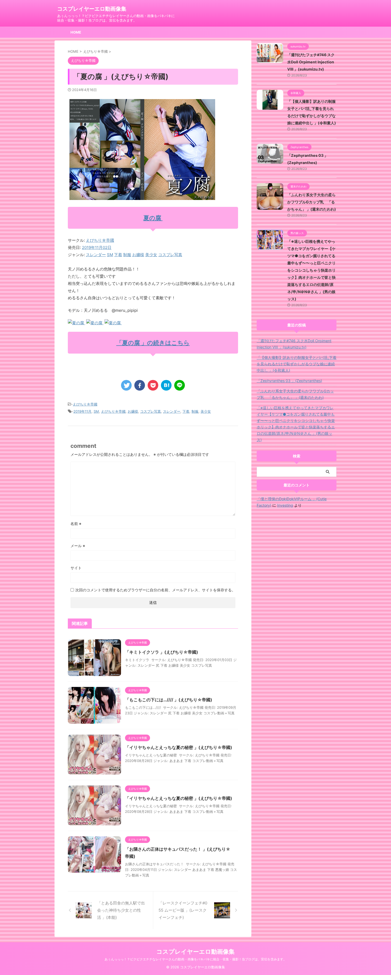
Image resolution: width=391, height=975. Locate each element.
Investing (285, 505)
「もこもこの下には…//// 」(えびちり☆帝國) (168, 699)
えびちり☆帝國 (100, 240)
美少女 (151, 254)
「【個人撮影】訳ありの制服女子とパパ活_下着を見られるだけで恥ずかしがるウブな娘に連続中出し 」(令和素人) (296, 363)
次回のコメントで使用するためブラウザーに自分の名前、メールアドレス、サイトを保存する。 (155, 590)
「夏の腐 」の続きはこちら (153, 342)
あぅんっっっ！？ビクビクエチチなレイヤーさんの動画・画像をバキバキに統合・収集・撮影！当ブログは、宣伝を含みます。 (195, 959)
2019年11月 (82, 411)
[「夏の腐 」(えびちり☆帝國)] (166, 385)
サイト (76, 568)
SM (110, 254)
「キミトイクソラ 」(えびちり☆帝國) (161, 652)
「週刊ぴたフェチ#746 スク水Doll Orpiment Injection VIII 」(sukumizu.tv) (311, 61)
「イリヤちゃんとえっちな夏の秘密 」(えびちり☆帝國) (178, 747)
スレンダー (96, 254)
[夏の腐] (76, 322)
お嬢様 (138, 254)
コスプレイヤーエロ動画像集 (91, 9)
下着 (118, 254)
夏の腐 (153, 217)
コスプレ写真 (170, 254)
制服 (127, 254)
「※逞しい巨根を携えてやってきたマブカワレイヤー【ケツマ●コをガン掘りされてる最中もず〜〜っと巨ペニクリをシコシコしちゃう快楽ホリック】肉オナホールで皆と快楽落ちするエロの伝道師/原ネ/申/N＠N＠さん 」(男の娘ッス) (311, 270)
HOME (75, 32)
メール (77, 545)
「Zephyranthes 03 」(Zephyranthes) (289, 380)
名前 (75, 523)
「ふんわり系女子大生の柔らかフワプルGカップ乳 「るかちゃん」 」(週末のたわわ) (311, 201)
